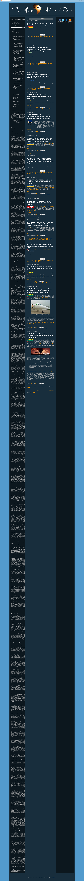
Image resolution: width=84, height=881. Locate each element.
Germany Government (14, 442)
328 (16, 113)
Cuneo (12, 337)
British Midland (13, 271)
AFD (11, 147)
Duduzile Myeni (17, 360)
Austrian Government (17, 223)
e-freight (21, 362)
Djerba (12, 354)
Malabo (48, 151)
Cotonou (12, 332)
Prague (24, 678)
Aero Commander (13, 137)
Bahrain (20, 235)
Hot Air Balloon (22, 469)
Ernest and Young (18, 391)
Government (23, 452)
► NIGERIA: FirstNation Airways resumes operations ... (18, 58)
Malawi (31, 239)
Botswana (12, 266)
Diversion (18, 353)
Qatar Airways (14, 687)
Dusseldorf (16, 361)
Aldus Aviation (17, 188)
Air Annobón (14, 160)
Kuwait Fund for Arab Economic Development (18, 536)
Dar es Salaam (43, 237)
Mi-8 (14, 599)
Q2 (18, 685)
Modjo (11, 604)
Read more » (29, 33)
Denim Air (16, 347)
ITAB (12, 496)
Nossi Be (15, 647)
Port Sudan (21, 677)
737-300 (32, 172)
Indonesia (21, 481)
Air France (17, 167)
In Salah (22, 478)
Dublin (13, 360)
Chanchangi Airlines (14, 299)
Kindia (14, 525)
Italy (14, 496)
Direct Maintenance (17, 351)
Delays (23, 344)
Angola (49, 172)
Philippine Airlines (20, 670)
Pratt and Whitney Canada (21, 679)
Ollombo (12, 654)
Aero (23, 136)
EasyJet (23, 367)
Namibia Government (19, 627)
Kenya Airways (19, 520)
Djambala (22, 353)
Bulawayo (13, 274)
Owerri (16, 663)
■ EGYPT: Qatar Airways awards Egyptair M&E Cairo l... (18, 53)
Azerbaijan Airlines (13, 232)
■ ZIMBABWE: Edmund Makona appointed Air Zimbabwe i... (18, 55)
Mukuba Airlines (21, 617)
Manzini (22, 580)
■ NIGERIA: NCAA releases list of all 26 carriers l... (18, 69)
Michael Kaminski (21, 599)
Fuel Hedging (14, 428)
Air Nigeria (23, 175)
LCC (50, 386)
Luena (23, 562)
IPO (21, 492)
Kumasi (28, 283)
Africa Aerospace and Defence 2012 (19, 148)
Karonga (16, 515)
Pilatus (12, 673)
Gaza (11, 435)
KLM (22, 528)
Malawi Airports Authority (18, 573)
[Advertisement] (40, 41)
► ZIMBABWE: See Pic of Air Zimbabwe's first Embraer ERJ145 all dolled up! (39, 96)
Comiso (24, 319)
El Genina (21, 377)
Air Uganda (21, 179)
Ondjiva (23, 655)
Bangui (12, 240)
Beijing (17, 243)
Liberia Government (13, 548)
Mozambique (33, 217)
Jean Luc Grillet (21, 499)
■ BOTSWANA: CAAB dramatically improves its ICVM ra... (18, 51)
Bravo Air (12, 269)
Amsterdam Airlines (19, 199)
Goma (12, 452)
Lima (18, 553)
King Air (22, 525)
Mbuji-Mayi (12, 592)
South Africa (32, 64)
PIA (12, 672)
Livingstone (19, 555)
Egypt (13, 371)
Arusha (12, 213)
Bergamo (18, 248)
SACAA (33, 89)
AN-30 (15, 200)
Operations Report (17, 657)
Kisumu (12, 528)
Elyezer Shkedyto (21, 379)
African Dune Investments (14, 153)
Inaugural (46, 36)
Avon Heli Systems (19, 230)
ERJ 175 (14, 391)
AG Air (18, 156)
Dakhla (20, 339)
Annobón (23, 205)
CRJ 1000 (18, 333)
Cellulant (22, 293)
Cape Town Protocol (18, 288)
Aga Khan (21, 156)
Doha (12, 355)
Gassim (22, 434)
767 (14, 120)
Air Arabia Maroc (16, 161)
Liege (18, 552)
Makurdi (23, 571)
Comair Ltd (19, 319)
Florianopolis (22, 418)
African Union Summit (17, 154)
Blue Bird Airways (22, 256)
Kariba (19, 514)
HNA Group (47, 386)
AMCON (20, 196)
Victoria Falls (37, 64)
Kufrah (15, 533)
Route (52, 36)
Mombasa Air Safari (16, 607)
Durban (12, 361)
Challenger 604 (15, 298)
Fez (12, 412)
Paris (24, 665)
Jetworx (22, 502)
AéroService (22, 144)
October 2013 (15, 32)
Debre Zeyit (15, 344)
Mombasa (23, 606)
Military (14, 601)
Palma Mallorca (13, 665)
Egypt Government (20, 371)
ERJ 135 (16, 390)
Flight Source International (19, 416)
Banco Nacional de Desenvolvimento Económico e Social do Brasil (18, 238)
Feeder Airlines (23, 411)
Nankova (16, 629)
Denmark (21, 347)
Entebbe (12, 385)
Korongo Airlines (22, 530)
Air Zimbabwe (32, 63)
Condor (20, 323)
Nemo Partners (16, 636)
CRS (18, 335)
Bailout (17, 236)
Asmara (23, 214)
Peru (11, 670)
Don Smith (19, 356)
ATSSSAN (20, 221)
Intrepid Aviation (20, 490)
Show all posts (47, 18)
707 (20, 114)
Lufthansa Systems (17, 564)
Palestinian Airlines (20, 664)
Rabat (14, 690)
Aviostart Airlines (17, 228)
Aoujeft (24, 207)
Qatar (24, 686)
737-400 (12, 117)
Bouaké (17, 268)
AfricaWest (12, 155)
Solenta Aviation (48, 108)
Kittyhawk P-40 (18, 528)
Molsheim (19, 606)
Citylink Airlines (16, 316)
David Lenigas (14, 343)
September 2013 (16, 92)
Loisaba (16, 557)
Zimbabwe (41, 64)
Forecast (18, 422)
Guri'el (20, 461)
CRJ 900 (17, 334)
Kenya (17, 518)
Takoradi (34, 283)
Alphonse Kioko (19, 194)
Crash (11, 333)
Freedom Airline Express (20, 425)
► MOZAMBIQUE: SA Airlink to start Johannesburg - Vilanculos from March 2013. (40, 246)
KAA (15, 511)
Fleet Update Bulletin (30, 174)
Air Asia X (21, 161)
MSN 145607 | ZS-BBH (41, 101)
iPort (24, 492)
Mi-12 (24, 598)
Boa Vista (15, 259)
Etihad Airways (22, 398)
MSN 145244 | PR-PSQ (49, 143)
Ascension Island (21, 213)
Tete (39, 217)
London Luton (22, 559)
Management (12, 578)
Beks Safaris (12, 245)
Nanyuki (23, 629)
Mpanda (12, 615)
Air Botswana (18, 163)
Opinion (22, 657)
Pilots (14, 673)
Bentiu (12, 248)
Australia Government (21, 222)
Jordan (23, 506)
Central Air (19, 295)
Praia (12, 679)
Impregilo (19, 478)
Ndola (22, 635)
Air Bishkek (13, 163)
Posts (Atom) (34, 392)
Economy (22, 368)
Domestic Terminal (22, 355)
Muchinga (22, 616)
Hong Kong (17, 469)
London (16, 558)
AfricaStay (22, 154)
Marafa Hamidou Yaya (15, 582)
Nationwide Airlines (17, 634)
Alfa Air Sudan (19, 190)
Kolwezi (19, 529)
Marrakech (23, 583)
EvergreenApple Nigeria (15, 402)
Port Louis (13, 677)
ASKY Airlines (17, 214)
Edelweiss (22, 369)
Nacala (13, 623)
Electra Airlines (23, 378)
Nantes (19, 629)
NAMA (19, 625)
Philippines (12, 671)
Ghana (44, 36)
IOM (15, 492)
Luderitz (20, 562)
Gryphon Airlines (16, 457)
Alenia (21, 188)
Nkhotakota (22, 646)
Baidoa (14, 236)
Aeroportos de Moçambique (16, 143)
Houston (13, 470)
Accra (31, 36)
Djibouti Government (21, 354)
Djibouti (15, 354)
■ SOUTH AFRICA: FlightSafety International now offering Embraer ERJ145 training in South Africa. (38, 76)
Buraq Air (16, 275)
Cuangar (20, 336)
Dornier (19, 357)
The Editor (32, 281)
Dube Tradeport (22, 359)
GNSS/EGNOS (14, 451)
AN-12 (24, 199)
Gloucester (18, 450)
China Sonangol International (16, 312)
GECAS (19, 436)
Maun (16, 586)
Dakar (15, 339)
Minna (19, 602)
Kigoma (16, 524)
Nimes (12, 646)
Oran (22, 659)
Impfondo (15, 478)
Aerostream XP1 (17, 145)
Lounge (19, 561)
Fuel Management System (21, 428)
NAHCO (22, 623)
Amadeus (22, 195)
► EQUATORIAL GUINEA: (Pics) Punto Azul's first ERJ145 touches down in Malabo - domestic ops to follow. (40, 139)
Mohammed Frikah (18, 605)
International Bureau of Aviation (15, 488)
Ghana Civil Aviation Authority (16, 445)
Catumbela (23, 291)
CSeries (17, 336)
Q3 (23, 685)
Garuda (19, 434)
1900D (15, 110)
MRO (15, 615)
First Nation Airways (17, 414)
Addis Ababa (17, 133)
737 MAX (15, 115)
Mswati (22, 615)
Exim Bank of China (20, 404)
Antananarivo (14, 206)
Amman (22, 198)
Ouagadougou (17, 661)
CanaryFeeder (13, 287)
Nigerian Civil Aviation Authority (16, 645)
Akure (21, 186)
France (13, 423)
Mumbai (12, 618)
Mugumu (17, 617)
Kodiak (12, 529)
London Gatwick (45, 238)
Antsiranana (16, 207)
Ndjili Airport (18, 635)
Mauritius (20, 588)
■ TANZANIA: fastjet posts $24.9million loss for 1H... (17, 86)
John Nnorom (20, 505)
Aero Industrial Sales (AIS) (14, 138)
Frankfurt (23, 423)
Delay (20, 344)
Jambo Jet (17, 497)
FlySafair (20, 420)
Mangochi (13, 580)
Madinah (12, 569)
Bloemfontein (12, 256)
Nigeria (15, 642)
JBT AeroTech (16, 499)
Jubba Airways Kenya (18, 509)
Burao (12, 275)
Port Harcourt (22, 676)
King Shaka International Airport (15, 526)
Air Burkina (12, 164)
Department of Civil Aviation (15, 348)
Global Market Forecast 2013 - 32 (17, 449)
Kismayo (22, 527)
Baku (20, 236)
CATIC (17, 291)
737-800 (19, 118)
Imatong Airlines (13, 477)
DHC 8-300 (23, 349)
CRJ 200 (12, 334)
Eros (23, 391)
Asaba (16, 213)
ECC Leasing (35, 194)
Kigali (12, 524)
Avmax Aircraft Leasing (18, 229)
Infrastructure (13, 484)
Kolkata (15, 529)
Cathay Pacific (13, 291)
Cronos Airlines (22, 334)
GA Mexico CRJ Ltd (22, 429)
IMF (20, 477)
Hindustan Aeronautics (22, 467)
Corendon (19, 329)
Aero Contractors (20, 137)
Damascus (23, 339)
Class (20, 317)
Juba (19, 508)
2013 (13, 31)
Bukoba (23, 273)
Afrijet (24, 155)
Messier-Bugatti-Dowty (14, 597)
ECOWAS (12, 369)
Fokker (13, 421)
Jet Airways (21, 500)
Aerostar (12, 145)
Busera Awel (18, 278)
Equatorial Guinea (38, 151)
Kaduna (23, 511)
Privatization (14, 682)
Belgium (21, 245)
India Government (19, 480)
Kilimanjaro (20, 524)
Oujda (15, 662)
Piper (23, 673)
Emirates (13, 382)
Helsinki (21, 466)
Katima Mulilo (20, 516)
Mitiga (19, 603)
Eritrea (48, 173)
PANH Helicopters (19, 665)
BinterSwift (21, 252)
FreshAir (17, 427)
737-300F (21, 116)
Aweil (16, 231)
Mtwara (15, 616)
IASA (24, 471)
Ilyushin (22, 476)
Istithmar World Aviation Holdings (20, 495)
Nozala (23, 650)
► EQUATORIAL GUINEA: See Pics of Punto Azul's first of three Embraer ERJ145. (39, 181)
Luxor (21, 566)
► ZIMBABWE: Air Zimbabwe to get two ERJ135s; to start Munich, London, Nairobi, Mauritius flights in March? (40, 223)
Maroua (19, 583)
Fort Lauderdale (22, 422)
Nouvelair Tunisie (21, 649)
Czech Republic (13, 338)
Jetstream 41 (38, 260)
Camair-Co (23, 282)
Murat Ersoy (21, 618)
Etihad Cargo (14, 399)
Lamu (13, 541)
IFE (24, 474)
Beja (16, 244)
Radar (18, 690)
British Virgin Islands (20, 271)
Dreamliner (12, 359)
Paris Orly (19, 666)
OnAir (12, 655)
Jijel (14, 503)
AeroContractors (19, 140)
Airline (24, 183)
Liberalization (16, 547)
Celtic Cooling (12, 294)
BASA (16, 241)
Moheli (15, 606)
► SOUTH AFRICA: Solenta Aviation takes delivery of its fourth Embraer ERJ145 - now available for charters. (39, 116)
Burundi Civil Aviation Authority (15, 277)
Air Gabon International (14, 169)
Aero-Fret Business (13, 140)
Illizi (16, 476)
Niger (12, 640)
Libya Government (14, 550)
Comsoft (12, 323)
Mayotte (23, 589)
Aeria (20, 136)
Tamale (28, 37)
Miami (17, 599)
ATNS (16, 220)
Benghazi (17, 246)
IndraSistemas (13, 482)
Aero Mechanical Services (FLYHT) (19, 139)
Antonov (19, 206)
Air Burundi (17, 164)
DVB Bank (21, 361)
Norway (12, 647)
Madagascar (37, 174)
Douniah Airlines (18, 358)
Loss (13, 561)
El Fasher (17, 377)
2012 (13, 106)
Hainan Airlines (42, 386)
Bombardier (16, 263)
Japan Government (18, 498)
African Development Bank (19, 152)
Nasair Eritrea (41, 174)
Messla (20, 597)
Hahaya (17, 462)
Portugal (19, 678)
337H (19, 113)
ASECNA (12, 214)
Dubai (17, 359)
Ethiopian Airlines (18, 393)
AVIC (18, 227)
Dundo (22, 360)
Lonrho (18, 560)
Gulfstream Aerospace (15, 461)
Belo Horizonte (13, 246)
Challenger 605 (21, 298)
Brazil (16, 269)
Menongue (12, 595)
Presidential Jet (14, 681)
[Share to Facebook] (44, 35)
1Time (19, 110)
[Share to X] (43, 35)
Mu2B (19, 616)
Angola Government (14, 203)
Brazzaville (21, 269)
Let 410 (20, 546)
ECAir (14, 368)
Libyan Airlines (16, 551)
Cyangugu (18, 337)
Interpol (16, 490)
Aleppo (24, 188)
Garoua (15, 434)
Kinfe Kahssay (18, 525)
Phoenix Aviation (22, 671)
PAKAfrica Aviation (21, 663)
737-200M (13, 116)
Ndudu (12, 636)
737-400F (16, 117)
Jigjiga (12, 503)
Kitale (14, 528)
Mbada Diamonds (18, 590)
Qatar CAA (20, 687)
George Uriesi (19, 440)
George (22, 439)
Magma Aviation (13, 570)
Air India (21, 170)
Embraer (31, 88)
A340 (35, 172)
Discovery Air (13, 353)
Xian (53, 328)
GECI (22, 436)
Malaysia (18, 574)
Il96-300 (20, 475)
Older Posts (51, 390)
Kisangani (17, 527)
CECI (20, 292)
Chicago (12, 302)
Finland (19, 413)
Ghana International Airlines (20, 446)
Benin (51, 172)
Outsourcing (19, 662)
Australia (14, 222)
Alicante (12, 192)
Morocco (23, 609)
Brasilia (23, 268)
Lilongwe (40, 238)
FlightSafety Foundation (19, 417)
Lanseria (16, 541)
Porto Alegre (15, 678)
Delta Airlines (21, 345)
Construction (22, 328)
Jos (18, 507)
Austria (12, 223)
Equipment (39, 108)
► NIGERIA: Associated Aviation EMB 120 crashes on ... (18, 44)
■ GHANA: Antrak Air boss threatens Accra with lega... (18, 39)
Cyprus (22, 337)
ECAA (12, 368)
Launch (50, 36)
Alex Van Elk (14, 189)
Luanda (23, 561)
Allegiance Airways (20, 192)
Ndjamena (12, 635)
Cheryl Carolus (21, 301)
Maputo (12, 581)
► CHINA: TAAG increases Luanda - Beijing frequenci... (18, 76)
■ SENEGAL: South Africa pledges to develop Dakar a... (18, 41)
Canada (18, 285)
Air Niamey (18, 175)
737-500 (20, 117)
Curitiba (15, 337)
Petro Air (15, 670)
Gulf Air (12, 460)
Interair (18, 487)
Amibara (19, 198)
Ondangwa (18, 655)
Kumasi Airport (13, 534)
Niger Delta (17, 641)
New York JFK (15, 638)
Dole (15, 355)
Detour (22, 348)
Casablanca (21, 290)
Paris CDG (14, 666)
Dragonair (22, 358)
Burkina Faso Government (15, 276)
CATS (20, 291)
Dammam (19, 340)
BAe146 (21, 234)
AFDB (14, 147)
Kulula (18, 533)
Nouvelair (17, 649)
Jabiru (20, 496)
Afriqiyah (13, 156)
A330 (15, 123)
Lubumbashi (50, 238)
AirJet (20, 183)
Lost (16, 561)
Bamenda (14, 237)
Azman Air (18, 232)
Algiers (21, 191)
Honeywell (12, 469)
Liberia (22, 547)
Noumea (13, 649)
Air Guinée (23, 169)
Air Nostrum (13, 176)
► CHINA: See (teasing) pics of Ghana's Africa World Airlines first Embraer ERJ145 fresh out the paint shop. (40, 290)
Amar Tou (12, 196)
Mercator (22, 595)
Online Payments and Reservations (16, 656)
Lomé (13, 558)
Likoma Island (22, 552)
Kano (12, 514)
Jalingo (13, 497)
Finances (16, 412)
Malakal (16, 572)
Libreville (16, 549)
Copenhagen (15, 329)
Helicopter (16, 466)
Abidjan (23, 126)
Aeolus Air (12, 136)
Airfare (17, 183)
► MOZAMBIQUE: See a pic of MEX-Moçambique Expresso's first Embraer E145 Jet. (39, 202)
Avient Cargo (22, 227)
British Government (20, 270)
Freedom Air (13, 425)
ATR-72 (12, 221)
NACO (16, 623)
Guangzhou (21, 457)
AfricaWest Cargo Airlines (18, 155)
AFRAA (17, 147)
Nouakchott (23, 648)
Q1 (13, 685)
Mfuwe (21, 598)
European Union (14, 401)
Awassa (13, 231)
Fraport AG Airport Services (15, 424)
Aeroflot (24, 140)
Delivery (31, 194)
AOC (20, 207)
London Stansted (13, 560)
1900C (12, 110)
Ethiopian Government (19, 397)
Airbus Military (16, 182)
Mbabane (13, 590)
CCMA (13, 292)
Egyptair (23, 373)
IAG (18, 471)
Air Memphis (18, 174)
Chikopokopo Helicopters (17, 302)
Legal (16, 544)
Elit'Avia (13, 379)
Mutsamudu (20, 620)
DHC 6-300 (14, 349)
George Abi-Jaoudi (13, 440)
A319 (13, 122)
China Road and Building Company (19, 311)
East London (14, 365)
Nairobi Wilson (19, 624)
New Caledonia (20, 637)
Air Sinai (18, 178)
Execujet (19, 403)
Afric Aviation (22, 147)
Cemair (20, 294)
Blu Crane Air (17, 256)
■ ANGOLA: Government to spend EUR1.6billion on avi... (18, 62)
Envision (12, 386)
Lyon (24, 566)
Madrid (16, 569)
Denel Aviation (16, 346)
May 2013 (14, 98)
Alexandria (21, 189)
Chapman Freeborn (21, 299)
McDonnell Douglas (18, 592)
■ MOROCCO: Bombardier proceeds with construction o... (18, 67)
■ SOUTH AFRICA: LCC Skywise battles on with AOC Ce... (18, 91)
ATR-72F (16, 221)
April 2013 (15, 100)
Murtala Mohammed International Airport (17, 619)
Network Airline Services (14, 637)
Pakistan (12, 664)
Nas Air (13, 630)
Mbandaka (23, 590)
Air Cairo (22, 164)
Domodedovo (14, 356)
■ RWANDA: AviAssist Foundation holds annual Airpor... (18, 79)
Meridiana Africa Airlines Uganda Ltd (16, 596)
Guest (22, 458)
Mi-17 (12, 599)
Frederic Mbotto (22, 424)
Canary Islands (20, 286)
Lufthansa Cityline (18, 563)
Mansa (19, 580)
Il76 (16, 475)
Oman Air (18, 654)
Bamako (23, 236)
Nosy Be (19, 647)
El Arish (14, 377)
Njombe (16, 646)
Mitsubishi (22, 603)
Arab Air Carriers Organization (18, 209)
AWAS (24, 230)
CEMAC (17, 294)
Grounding (19, 456)
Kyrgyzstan (13, 537)
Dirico (23, 352)
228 (14, 113)
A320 (16, 122)
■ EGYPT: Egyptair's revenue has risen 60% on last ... (18, 88)
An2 (24, 200)
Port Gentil (17, 676)
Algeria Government (16, 191)
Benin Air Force (29, 173)
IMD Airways (17, 477)
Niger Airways (12, 641)
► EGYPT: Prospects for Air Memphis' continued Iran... (17, 46)
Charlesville (12, 300)
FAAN (24, 407)
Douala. (14, 358)
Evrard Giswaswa (22, 402)
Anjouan (16, 205)
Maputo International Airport (20, 581)
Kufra (11, 533)
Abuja (12, 128)
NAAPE (13, 622)
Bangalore (16, 239)
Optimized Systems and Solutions (15, 658)
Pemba (12, 669)
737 (11, 115)
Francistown (18, 423)
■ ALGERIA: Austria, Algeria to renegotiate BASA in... (18, 65)
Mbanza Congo (14, 591)
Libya (21, 549)
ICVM (18, 474)
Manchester (17, 578)
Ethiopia (16, 392)
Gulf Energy (19, 460)
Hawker (13, 466)
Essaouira (12, 392)
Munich (34, 239)
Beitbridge (13, 244)
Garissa (12, 434)
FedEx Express (17, 411)
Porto (11, 678)
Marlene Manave (13, 583)
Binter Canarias (16, 252)
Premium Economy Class (21, 680)
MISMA (22, 602)
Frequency (19, 426)
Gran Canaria (13, 454)
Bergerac (19, 249)
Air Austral (18, 162)
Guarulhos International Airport (15, 458)
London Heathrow (15, 559)
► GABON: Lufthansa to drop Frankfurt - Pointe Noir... (18, 60)
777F (11, 121)
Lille (11, 553)
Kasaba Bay (19, 515)
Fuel (24, 427)
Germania (17, 441)
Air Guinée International (15, 170)
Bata (30, 151)
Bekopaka (22, 244)
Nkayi (18, 646)
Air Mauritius (20, 173)
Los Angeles (23, 560)
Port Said (17, 677)
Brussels (12, 272)
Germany (28, 238)
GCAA (15, 435)
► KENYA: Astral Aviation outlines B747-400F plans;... (18, 72)
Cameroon (15, 283)
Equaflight (16, 386)
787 (14, 121)
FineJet (15, 413)
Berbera (15, 248)
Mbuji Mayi (22, 591)
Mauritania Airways (13, 588)
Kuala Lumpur (14, 532)
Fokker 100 (18, 421)
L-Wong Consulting (18, 537)
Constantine (16, 328)
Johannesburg (40, 63)
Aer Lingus (17, 136)
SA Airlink (31, 261)
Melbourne (17, 594)
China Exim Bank (15, 307)
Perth (22, 669)
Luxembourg (17, 566)
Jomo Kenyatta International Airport (18, 506)
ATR (18, 220)
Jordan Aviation (14, 507)
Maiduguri (18, 571)
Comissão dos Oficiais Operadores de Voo (18, 320)
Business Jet (17, 279)
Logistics (13, 557)
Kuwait (19, 535)
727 (30, 172)
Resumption (45, 63)
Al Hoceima (12, 188)
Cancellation (18, 287)
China (38, 328)
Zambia (47, 239)
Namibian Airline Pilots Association (17, 628)
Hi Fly (24, 466)
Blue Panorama (21, 257)
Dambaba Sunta (14, 340)
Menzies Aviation (17, 595)
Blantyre (21, 255)
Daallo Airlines (19, 338)
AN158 (21, 200)
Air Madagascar (44, 172)
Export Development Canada (15, 405)
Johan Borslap (14, 504)
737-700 (14, 118)
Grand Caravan (19, 454)
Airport (23, 184)
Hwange (12, 471)
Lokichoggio (20, 557)
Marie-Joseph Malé (21, 582)
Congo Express (18, 325)
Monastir (22, 607)
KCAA (15, 517)
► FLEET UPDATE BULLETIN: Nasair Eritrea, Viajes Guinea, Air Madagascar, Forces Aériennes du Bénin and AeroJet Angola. (40, 160)
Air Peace (18, 176)
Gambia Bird (18, 432)
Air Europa (12, 167)
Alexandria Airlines (13, 190)
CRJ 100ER (22, 333)
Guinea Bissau (21, 459)
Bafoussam (12, 235)
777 (17, 120)
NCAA (22, 634)
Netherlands (21, 636)
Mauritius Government (14, 589)
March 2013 (15, 101)
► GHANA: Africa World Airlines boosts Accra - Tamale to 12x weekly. (40, 24)
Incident (23, 479)
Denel (12, 346)
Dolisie (18, 355)
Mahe (14, 571)
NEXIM (24, 638)
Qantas (20, 686)
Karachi (16, 514)
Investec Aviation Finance (17, 491)
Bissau (18, 253)
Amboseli (16, 196)
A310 (21, 121)
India (13, 480)
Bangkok (21, 239)
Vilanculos (39, 261)
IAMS (21, 471)
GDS (18, 435)
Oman (15, 654)
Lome (24, 557)
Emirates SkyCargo (20, 382)
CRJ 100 (14, 333)
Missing (16, 603)
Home (38, 390)
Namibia (12, 626)
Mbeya (18, 591)
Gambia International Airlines (20, 433)
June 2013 (15, 97)
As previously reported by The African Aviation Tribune (44, 206)
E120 (24, 362)
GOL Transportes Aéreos (20, 451)
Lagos (14, 539)
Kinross (22, 526)
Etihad (17, 398)
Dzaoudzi (16, 362)
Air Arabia (18, 160)
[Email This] (40, 35)
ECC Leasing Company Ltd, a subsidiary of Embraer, (44, 187)
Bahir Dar (16, 235)
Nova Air (19, 650)
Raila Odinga (22, 690)
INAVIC (18, 479)
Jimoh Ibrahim (23, 503)
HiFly (12, 467)
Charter (16, 300)
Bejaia (19, 244)
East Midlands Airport (21, 365)
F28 (23, 406)
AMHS (16, 198)
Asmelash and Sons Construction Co (17, 215)
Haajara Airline (13, 462)
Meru (23, 596)
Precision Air (14, 680)
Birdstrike (14, 253)
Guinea (16, 459)
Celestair (18, 293)
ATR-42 (22, 220)
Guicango (12, 459)
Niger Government (22, 641)
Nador (19, 623)
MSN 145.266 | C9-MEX (31, 210)
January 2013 (15, 104)
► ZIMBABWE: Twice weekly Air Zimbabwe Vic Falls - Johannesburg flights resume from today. (39, 49)
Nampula (36, 217)
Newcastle (20, 638)
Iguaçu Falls (13, 475)
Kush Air (15, 535)
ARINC (15, 212)
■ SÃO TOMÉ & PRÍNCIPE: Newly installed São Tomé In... (18, 37)
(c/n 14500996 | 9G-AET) (39, 276)
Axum (18, 231)
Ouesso (12, 662)
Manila (16, 580)
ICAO (15, 473)
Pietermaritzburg (21, 672)
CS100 (21, 335)
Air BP (23, 163)
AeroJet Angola (39, 172)
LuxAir (12, 566)
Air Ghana (19, 169)
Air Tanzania (22, 178)
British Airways (13, 270)
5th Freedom (16, 114)
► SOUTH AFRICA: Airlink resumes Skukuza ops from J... (18, 84)
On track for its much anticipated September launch (42, 294)
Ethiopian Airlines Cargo (15, 394)
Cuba (23, 336)
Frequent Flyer (13, 427)
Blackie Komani (18, 254)
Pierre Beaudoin (16, 672)
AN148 (18, 200)
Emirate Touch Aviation (22, 381)
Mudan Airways (13, 617)
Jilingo (16, 503)
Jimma (19, 503)
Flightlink (12, 417)
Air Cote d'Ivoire (20, 166)
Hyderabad (15, 471)
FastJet (18, 408)
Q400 (17, 686)
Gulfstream (23, 460)
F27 (20, 406)
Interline (22, 487)
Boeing (13, 261)
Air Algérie (23, 159)
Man (22, 577)
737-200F (23, 115)
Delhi (13, 345)
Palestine (16, 664)
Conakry (15, 323)
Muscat (12, 620)
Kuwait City (23, 535)
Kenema (22, 517)
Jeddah (15, 500)
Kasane (24, 515)
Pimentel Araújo (18, 673)
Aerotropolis (17, 146)
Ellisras (16, 379)
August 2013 (15, 94)
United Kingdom (42, 239)
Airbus (23, 181)
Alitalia (16, 192)
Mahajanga (17, 570)
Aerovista (21, 146)
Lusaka (28, 239)
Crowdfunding (14, 335)
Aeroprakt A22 (17, 144)
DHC (11, 349)
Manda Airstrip (23, 578)
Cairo (15, 281)
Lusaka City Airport (22, 565)
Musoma (16, 620)
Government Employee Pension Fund (18, 453)
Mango (17, 579)
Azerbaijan (22, 231)
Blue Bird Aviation (14, 257)
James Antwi (22, 497)
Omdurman (23, 654)
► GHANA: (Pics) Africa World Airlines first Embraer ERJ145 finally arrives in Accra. (39, 268)
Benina (23, 247)
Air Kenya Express (17, 171)
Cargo (18, 289)
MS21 (19, 615)
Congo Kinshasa (37, 237)
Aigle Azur (21, 158)
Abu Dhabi (17, 127)
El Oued (15, 378)
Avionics (12, 228)
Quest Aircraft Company (18, 689)
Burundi (22, 276)
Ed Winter (17, 369)
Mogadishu (16, 604)
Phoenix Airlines (17, 671)
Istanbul (12, 495)
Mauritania (21, 586)
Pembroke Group (17, 669)
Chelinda (12, 301)
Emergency (15, 381)
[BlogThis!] (41, 35)
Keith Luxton (18, 517)
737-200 (19, 115)
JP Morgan (15, 508)
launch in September (40, 372)
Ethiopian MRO (13, 398)
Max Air (20, 589)
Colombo (15, 319)
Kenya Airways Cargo (15, 521)
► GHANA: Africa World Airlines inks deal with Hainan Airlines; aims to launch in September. (40, 335)
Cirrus (11, 316)
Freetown (12, 426)
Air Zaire (12, 180)
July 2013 (14, 95)
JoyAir (21, 507)
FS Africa (21, 427)
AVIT (21, 228)
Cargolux (23, 289)
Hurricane (22, 470)
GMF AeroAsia (23, 450)
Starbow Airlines (40, 343)
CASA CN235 (14, 290)
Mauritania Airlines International (17, 587)
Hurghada (17, 470)
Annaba (20, 205)
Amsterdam (13, 199)
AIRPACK (19, 184)
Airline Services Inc (14, 184)
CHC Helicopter (21, 300)
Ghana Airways (23, 444)
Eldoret (18, 378)
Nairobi (12, 624)
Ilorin (19, 476)
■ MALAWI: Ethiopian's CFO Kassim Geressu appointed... (18, 74)
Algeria (23, 190)
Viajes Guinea (46, 174)
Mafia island (21, 569)
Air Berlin (23, 162)
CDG (16, 292)
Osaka (24, 660)
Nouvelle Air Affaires (13, 650)
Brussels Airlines (20, 272)
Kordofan (22, 529)
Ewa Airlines (14, 403)
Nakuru (15, 625)
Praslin (15, 679)
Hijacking (16, 467)
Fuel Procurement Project (15, 429)
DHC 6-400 (18, 349)
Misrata (12, 603)
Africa (12, 148)
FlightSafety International (46, 88)
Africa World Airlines (35, 36)
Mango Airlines (22, 579)
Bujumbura (15, 273)
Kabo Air (19, 511)
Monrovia (12, 608)
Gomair (15, 452)
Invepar (12, 491)
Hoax (23, 468)
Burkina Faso (20, 275)
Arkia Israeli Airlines (20, 212)
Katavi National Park (14, 516)
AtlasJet (12, 220)
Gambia (12, 432)
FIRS (21, 413)
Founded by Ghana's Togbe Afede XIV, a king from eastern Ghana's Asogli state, (40, 371)
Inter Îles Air (14, 487)
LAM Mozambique (18, 540)
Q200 (21, 685)
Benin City (18, 247)
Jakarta (23, 496)
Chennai (16, 301)
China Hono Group (19, 308)
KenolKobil (12, 518)
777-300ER (21, 120)
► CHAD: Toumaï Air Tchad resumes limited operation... (18, 81)
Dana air (23, 340)
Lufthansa (12, 563)
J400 (18, 496)
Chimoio (23, 302)
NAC (20, 622)
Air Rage (21, 176)
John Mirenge (15, 505)
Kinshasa (37, 238)
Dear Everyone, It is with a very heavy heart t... (18, 34)
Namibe (22, 625)
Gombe (18, 452)
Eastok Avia (35, 173)
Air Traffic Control (15, 179)
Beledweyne (17, 245)
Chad (19, 297)
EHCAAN (12, 376)
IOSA (18, 492)
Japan (12, 498)
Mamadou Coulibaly (18, 577)
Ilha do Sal (12, 476)
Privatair (23, 681)
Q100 (16, 685)
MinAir (16, 602)
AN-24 (12, 200)
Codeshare (18, 318)
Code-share (13, 318)
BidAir (11, 252)
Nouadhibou (17, 648)
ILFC (22, 475)
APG (12, 208)
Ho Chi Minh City (18, 468)
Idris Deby (21, 474)
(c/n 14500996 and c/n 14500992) (42, 297)
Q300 (11, 686)
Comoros (21, 321)
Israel (22, 494)
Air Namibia (14, 175)
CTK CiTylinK (51, 343)
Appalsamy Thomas (18, 208)
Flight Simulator (38, 88)
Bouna (20, 268)
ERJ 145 (40, 36)
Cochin (23, 317)
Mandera (13, 579)
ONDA (15, 655)
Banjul (16, 240)
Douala (23, 357)
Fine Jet (12, 413)
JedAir (12, 500)
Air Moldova (23, 174)
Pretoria (19, 681)
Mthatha (12, 616)
